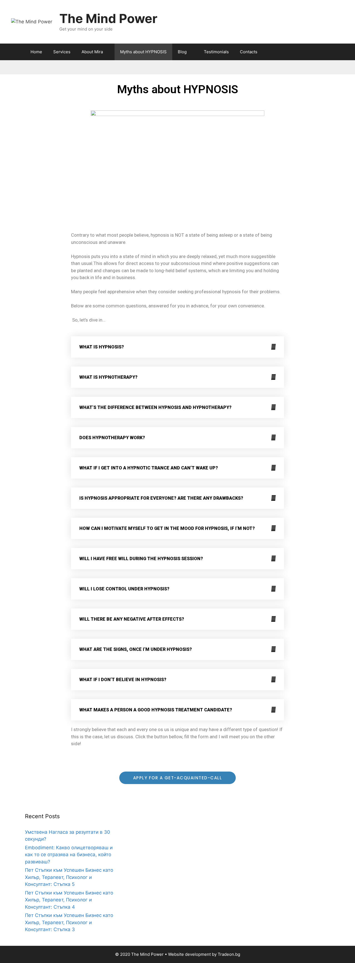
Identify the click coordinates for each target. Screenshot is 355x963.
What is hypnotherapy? (108, 377)
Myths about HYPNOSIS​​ (143, 51)
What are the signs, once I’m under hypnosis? (135, 649)
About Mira (92, 51)
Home (36, 51)
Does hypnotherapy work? (112, 437)
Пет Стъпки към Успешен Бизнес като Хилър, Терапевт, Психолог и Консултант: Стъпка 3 (69, 922)
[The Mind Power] (31, 21)
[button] (177, 347)
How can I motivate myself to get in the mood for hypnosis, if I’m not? (167, 528)
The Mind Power (108, 18)
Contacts (248, 51)
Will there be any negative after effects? (131, 619)
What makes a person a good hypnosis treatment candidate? (155, 709)
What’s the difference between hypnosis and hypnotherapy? (155, 407)
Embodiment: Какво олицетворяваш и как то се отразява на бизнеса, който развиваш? (69, 855)
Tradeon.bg (229, 954)
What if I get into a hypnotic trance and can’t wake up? (148, 468)
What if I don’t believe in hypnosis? (122, 679)
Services (61, 51)
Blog (182, 51)
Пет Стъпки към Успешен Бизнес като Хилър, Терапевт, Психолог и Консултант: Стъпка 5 (69, 877)
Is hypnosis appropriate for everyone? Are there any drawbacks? (161, 498)
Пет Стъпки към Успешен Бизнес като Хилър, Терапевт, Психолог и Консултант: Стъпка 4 (69, 900)
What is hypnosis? (101, 347)
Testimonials (216, 51)
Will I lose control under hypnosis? (124, 589)
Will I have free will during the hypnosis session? (141, 558)
